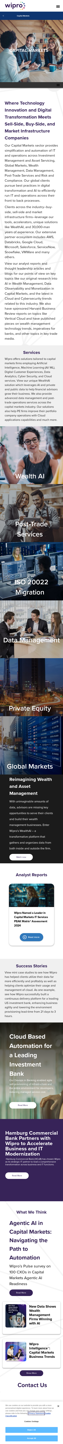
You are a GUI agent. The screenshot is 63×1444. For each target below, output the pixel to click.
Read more (34, 937)
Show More (31, 1373)
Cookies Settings (31, 1421)
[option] (31, 914)
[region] (31, 1422)
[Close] (58, 1406)
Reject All (31, 1430)
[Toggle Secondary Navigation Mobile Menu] (58, 85)
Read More (23, 1105)
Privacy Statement (36, 1413)
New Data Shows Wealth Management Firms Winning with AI (42, 1315)
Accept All (31, 1438)
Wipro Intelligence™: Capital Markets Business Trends (42, 1350)
